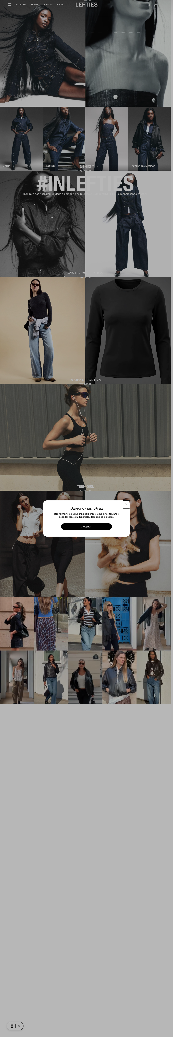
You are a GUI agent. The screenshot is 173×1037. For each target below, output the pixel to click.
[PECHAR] (126, 504)
